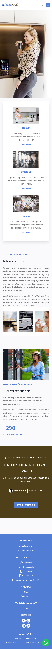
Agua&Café (24, 546)
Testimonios (26, 596)
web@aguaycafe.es (28, 567)
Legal (26, 608)
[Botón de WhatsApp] (45, 642)
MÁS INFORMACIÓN (26, 505)
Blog (26, 592)
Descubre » (26, 144)
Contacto (28, 562)
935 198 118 (20, 490)
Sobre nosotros (24, 550)
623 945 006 (36, 490)
